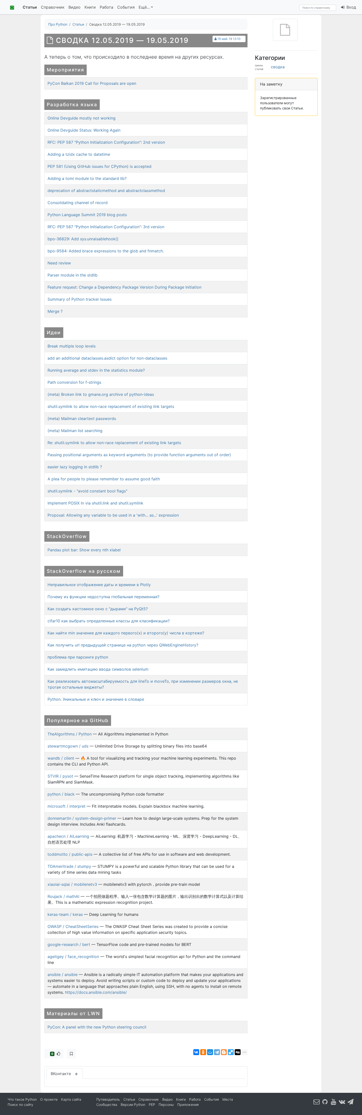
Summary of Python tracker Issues (80, 299)
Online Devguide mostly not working (81, 118)
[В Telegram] (351, 1101)
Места (227, 1099)
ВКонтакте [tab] (64, 1073)
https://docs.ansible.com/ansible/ (96, 992)
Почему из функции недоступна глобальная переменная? (103, 596)
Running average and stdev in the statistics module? (96, 370)
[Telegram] (217, 1052)
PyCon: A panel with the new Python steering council (97, 1027)
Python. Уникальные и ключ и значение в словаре (96, 699)
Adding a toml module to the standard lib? (87, 178)
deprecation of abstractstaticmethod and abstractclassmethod (106, 190)
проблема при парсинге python (78, 657)
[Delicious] (231, 1052)
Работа (106, 7)
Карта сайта (71, 1099)
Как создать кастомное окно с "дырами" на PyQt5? (98, 608)
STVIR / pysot (60, 776)
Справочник (53, 7)
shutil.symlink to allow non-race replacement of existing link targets (111, 406)
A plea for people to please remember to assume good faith (104, 478)
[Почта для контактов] (317, 1101)
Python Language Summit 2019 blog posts (87, 214)
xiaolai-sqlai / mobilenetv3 (72, 884)
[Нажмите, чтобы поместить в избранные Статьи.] (71, 1053)
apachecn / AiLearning (68, 836)
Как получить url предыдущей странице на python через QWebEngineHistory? (123, 645)
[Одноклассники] (203, 1052)
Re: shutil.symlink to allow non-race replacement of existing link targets (114, 442)
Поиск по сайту (20, 1104)
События (126, 7)
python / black (61, 794)
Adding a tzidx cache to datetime (79, 154)
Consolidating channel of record (78, 202)
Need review (59, 263)
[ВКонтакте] (196, 1052)
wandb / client (61, 758)
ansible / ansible (63, 974)
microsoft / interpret (66, 806)
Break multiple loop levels (72, 346)
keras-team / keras (65, 914)
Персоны (166, 1104)
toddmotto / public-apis (70, 854)
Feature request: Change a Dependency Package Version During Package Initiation (124, 287)
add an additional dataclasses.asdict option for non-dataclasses (107, 358)
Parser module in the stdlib (73, 275)
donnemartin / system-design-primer (82, 818)
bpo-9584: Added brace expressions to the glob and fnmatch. (106, 250)
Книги (90, 7)
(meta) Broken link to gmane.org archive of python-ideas (101, 394)
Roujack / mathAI (63, 896)
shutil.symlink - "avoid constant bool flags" (87, 490)
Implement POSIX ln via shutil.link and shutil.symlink (95, 503)
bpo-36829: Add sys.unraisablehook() (83, 238)
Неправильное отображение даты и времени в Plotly (99, 584)
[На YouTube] (334, 1101)
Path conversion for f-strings (74, 382)
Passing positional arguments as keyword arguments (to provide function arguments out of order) (139, 454)
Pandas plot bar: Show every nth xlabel (84, 549)
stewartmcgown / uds (68, 746)
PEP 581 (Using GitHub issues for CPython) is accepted (99, 166)
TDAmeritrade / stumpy (69, 866)
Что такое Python (22, 1099)
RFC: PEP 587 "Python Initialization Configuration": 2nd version (106, 142)
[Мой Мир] (210, 1052)
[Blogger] (224, 1052)
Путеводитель (108, 1099)
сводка (278, 66)
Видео (74, 7)
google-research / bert (69, 944)
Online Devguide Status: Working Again (84, 130)
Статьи (30, 7)
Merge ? (55, 311)
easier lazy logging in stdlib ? (75, 466)
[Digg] (238, 1052)
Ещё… (144, 7)
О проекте (49, 1099)
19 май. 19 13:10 (229, 39)
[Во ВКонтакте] (342, 1101)
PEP (152, 1104)
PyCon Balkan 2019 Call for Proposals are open (92, 83)
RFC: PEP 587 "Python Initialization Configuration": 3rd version (106, 226)
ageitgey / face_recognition (73, 956)
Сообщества (106, 1104)
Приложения (188, 1104)
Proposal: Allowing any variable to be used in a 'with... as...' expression (113, 515)
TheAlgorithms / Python (70, 734)
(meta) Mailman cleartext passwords (82, 418)
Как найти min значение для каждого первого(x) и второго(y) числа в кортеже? (126, 632)
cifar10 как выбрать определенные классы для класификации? (109, 620)
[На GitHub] (325, 1101)
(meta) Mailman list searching (75, 430)
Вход (350, 7)
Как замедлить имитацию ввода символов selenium (98, 669)
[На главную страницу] (10, 7)
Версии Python (133, 1104)
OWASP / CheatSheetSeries (73, 926)
